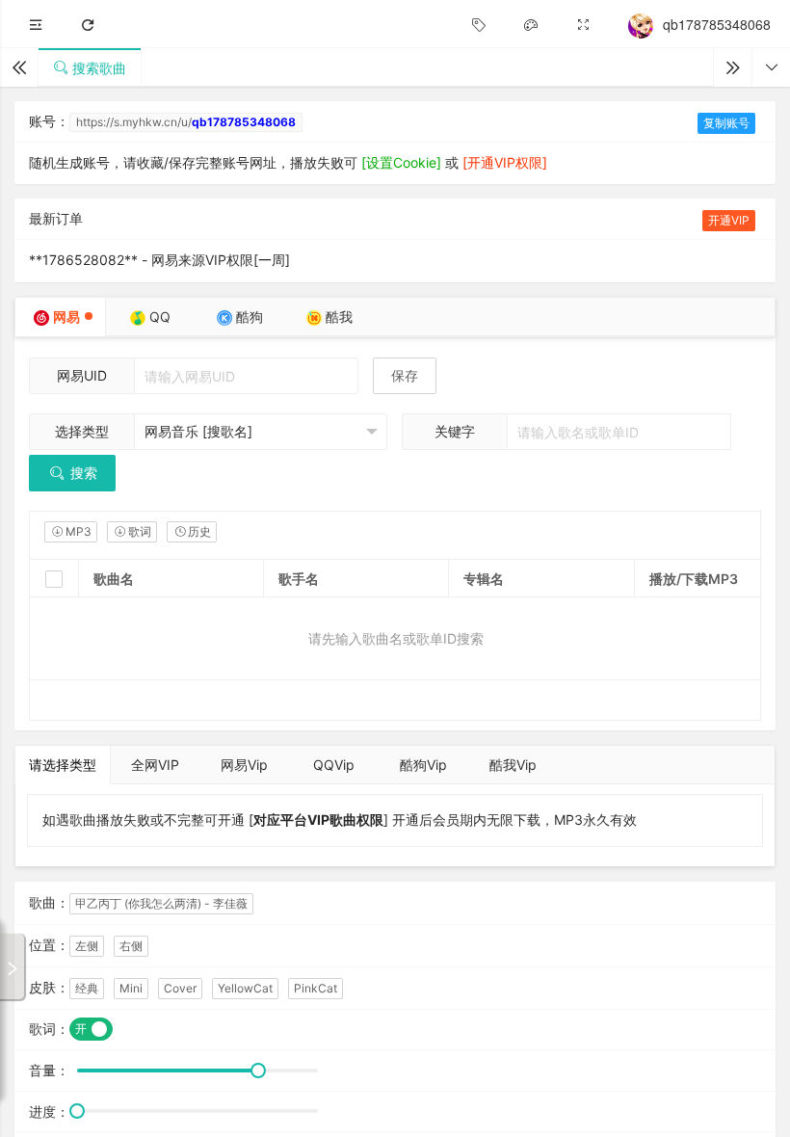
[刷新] (87, 24)
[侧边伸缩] (35, 24)
